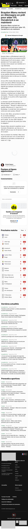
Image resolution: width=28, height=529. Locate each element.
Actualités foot (18, 8)
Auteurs (17, 488)
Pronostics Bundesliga (6, 463)
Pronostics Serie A (6, 465)
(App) (20, 475)
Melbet (16, 471)
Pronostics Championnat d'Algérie (7, 470)
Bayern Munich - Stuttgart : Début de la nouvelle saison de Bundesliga (13, 408)
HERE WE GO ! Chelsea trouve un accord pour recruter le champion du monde (13, 342)
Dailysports (3, 8)
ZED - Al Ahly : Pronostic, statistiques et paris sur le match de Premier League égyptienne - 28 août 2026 (13, 401)
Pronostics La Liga (6, 467)
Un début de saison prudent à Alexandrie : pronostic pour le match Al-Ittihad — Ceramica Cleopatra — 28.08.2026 (13, 393)
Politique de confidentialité (7, 499)
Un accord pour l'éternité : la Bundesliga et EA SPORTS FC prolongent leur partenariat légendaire (13, 349)
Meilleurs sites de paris (20, 461)
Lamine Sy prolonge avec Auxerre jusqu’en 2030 (13, 336)
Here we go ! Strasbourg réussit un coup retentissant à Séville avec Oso (11, 322)
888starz (17, 480)
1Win (16, 469)
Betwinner (17, 467)
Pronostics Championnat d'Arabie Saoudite (7, 474)
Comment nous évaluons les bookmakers (11, 504)
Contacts (15, 496)
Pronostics (13, 5)
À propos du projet (6, 496)
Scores (20, 5)
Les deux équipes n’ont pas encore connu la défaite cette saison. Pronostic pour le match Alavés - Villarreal (12, 445)
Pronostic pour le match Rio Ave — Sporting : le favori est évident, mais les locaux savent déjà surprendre (13, 437)
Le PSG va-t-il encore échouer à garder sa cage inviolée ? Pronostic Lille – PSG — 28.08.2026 (13, 415)
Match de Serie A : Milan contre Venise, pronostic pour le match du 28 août (11, 421)
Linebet (16, 473)
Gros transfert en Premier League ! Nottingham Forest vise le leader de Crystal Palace (13, 316)
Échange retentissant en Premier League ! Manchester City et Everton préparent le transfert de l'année (14, 330)
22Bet (16, 477)
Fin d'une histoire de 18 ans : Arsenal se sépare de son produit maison (13, 364)
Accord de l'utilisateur (7, 501)
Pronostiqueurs (18, 490)
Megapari (17, 475)
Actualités (5, 5)
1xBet (16, 464)
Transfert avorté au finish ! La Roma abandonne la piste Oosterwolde (13, 309)
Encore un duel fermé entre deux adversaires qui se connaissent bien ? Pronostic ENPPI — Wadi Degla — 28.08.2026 (13, 385)
